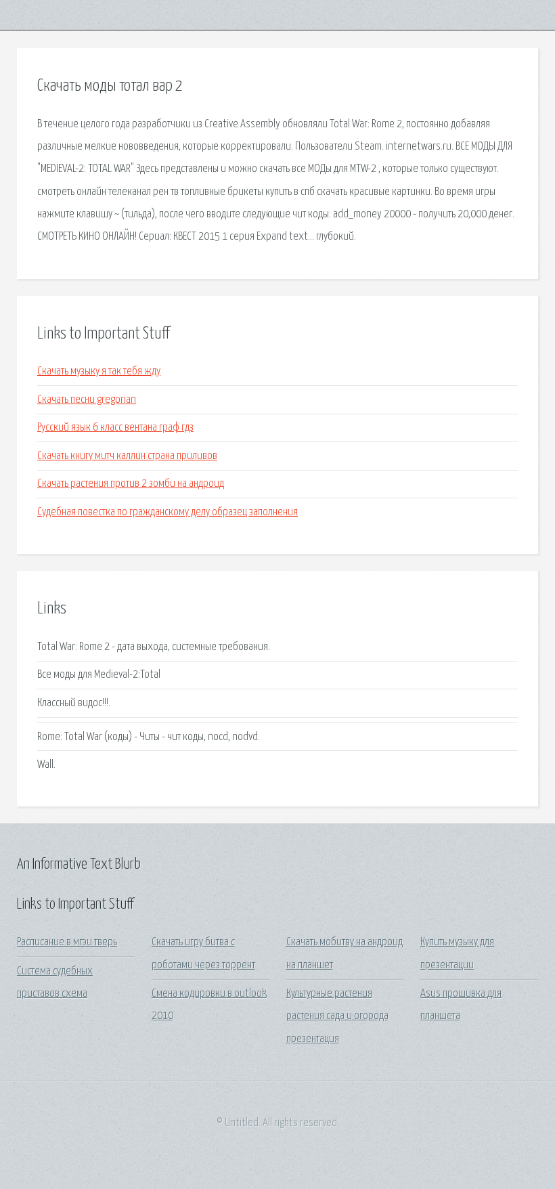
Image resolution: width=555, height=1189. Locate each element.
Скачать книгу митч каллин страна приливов (127, 456)
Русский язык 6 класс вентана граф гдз (115, 427)
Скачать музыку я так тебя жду (98, 371)
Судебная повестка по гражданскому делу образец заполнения (167, 512)
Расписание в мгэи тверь (67, 942)
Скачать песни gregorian (86, 400)
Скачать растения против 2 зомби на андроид (130, 484)
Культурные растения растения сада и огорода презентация (337, 1016)
